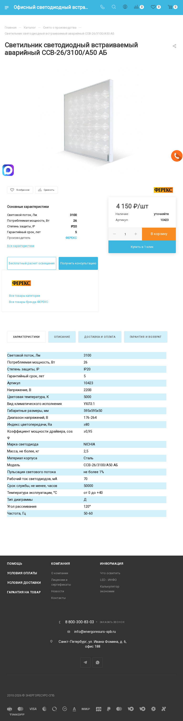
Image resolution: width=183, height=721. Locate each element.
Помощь (14, 563)
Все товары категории (24, 295)
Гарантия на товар (24, 592)
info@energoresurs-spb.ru (95, 631)
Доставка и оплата (100, 336)
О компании (59, 573)
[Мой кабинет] (125, 7)
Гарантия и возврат (146, 336)
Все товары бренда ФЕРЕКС (28, 302)
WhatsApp (97, 662)
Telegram (85, 662)
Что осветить (110, 573)
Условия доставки (24, 582)
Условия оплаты (22, 573)
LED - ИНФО (108, 580)
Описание (62, 336)
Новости (57, 591)
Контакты (58, 598)
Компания (60, 563)
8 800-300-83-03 (79, 622)
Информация (111, 563)
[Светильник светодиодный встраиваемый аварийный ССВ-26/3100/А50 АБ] (91, 120)
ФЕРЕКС (71, 238)
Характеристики (26, 336)
